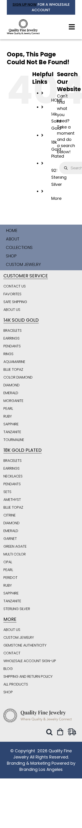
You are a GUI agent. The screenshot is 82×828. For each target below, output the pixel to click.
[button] (50, 732)
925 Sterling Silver (59, 177)
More (56, 198)
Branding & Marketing (28, 763)
